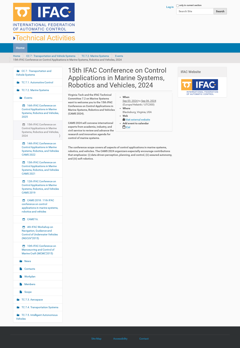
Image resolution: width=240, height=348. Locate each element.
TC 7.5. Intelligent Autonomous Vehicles (37, 316)
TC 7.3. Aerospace (32, 299)
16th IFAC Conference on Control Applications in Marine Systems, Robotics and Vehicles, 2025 (40, 111)
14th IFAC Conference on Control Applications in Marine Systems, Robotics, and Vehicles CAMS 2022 (40, 149)
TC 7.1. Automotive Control (37, 82)
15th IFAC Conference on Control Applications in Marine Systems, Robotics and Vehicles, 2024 (40, 130)
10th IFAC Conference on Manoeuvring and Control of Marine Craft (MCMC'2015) (39, 249)
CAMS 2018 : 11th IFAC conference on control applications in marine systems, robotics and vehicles (40, 206)
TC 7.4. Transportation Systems (39, 307)
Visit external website (137, 119)
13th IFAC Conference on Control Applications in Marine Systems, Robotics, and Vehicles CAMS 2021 (40, 168)
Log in (170, 6)
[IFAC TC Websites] (44, 21)
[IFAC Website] (199, 86)
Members (29, 284)
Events (119, 55)
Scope (28, 291)
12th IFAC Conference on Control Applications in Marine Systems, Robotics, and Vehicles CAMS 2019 (40, 187)
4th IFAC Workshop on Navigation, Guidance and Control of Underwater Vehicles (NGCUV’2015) (40, 232)
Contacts (29, 268)
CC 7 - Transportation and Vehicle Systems (50, 55)
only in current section (190, 5)
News (27, 261)
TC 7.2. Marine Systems (95, 55)
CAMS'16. (32, 219)
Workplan (29, 276)
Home (20, 48)
